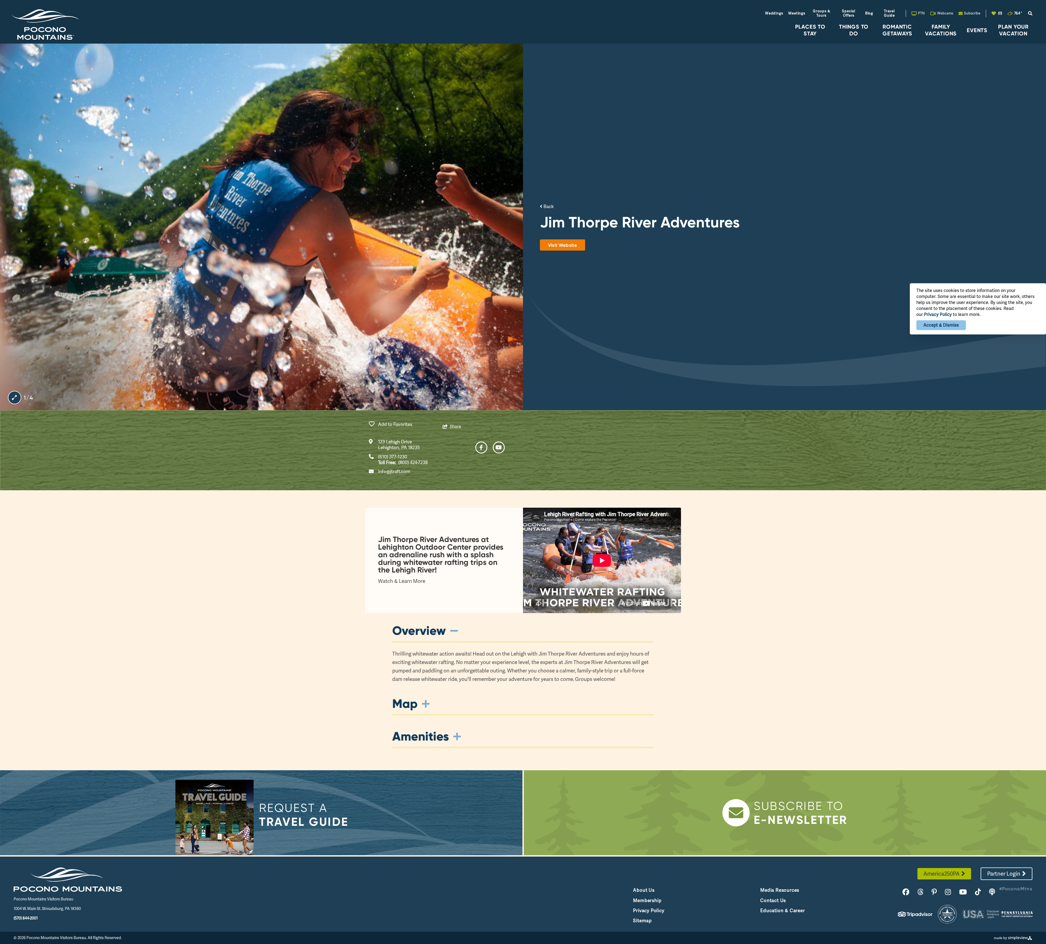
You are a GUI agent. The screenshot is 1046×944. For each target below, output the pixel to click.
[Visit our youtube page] (963, 892)
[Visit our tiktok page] (978, 892)
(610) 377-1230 (392, 457)
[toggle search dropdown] (1030, 13)
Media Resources (779, 890)
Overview (419, 630)
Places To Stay (810, 30)
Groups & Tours (821, 13)
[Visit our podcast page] (992, 892)
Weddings (774, 13)
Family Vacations (941, 30)
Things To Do (853, 30)
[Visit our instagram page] (948, 892)
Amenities (420, 736)
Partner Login (1003, 873)
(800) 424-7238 (413, 462)
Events (977, 30)
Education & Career (782, 910)
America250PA (941, 873)
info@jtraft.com (394, 471)
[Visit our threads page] (920, 892)
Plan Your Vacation (1013, 30)
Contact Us (773, 900)
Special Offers (848, 13)
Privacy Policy (648, 910)
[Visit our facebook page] (905, 892)
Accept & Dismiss (941, 325)
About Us (643, 890)
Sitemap (642, 921)
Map (405, 703)
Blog (869, 13)
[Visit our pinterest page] (934, 892)
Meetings (796, 13)
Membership (647, 900)
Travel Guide (889, 13)
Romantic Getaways (897, 30)
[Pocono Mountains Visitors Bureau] (45, 24)
